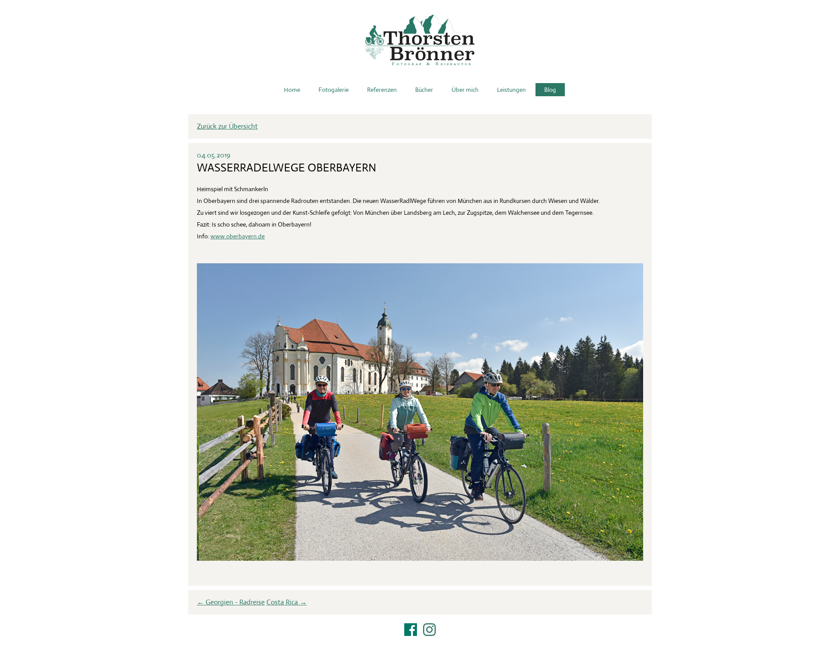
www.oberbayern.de (237, 236)
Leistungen (511, 90)
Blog (550, 90)
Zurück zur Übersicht (227, 126)
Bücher (424, 90)
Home (292, 90)
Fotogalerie (333, 90)
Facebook (410, 629)
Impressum (420, 640)
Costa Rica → (286, 602)
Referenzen (382, 90)
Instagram (429, 629)
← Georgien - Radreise (231, 602)
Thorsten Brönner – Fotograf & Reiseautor (420, 40)
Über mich (465, 90)
